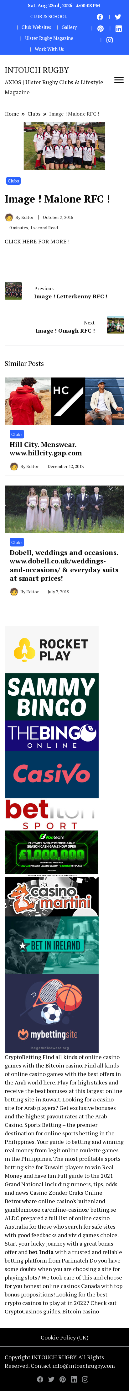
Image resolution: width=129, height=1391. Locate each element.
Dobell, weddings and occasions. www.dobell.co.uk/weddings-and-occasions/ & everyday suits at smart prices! (64, 565)
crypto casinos (23, 1303)
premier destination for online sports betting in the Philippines (60, 1133)
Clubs (13, 181)
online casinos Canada (71, 1286)
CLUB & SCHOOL (48, 16)
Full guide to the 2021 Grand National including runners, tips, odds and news (61, 1184)
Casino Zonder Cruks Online (66, 1192)
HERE (29, 241)
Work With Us (49, 49)
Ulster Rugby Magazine (49, 38)
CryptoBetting (23, 1057)
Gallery (69, 27)
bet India (41, 1252)
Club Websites (36, 27)
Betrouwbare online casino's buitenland (55, 1201)
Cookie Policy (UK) (65, 1337)
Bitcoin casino (63, 1065)
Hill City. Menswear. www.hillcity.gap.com (46, 449)
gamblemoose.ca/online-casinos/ (47, 1209)
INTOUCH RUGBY (37, 69)
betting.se (103, 1209)
